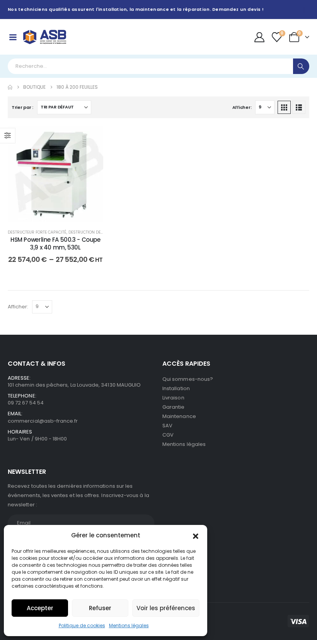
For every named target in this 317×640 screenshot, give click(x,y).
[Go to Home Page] (10, 87)
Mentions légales (129, 625)
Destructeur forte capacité (37, 232)
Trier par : (22, 107)
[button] (195, 535)
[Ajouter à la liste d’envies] (91, 137)
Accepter (40, 608)
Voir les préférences (165, 608)
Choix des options (61, 213)
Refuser (100, 608)
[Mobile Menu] (13, 37)
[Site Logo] (44, 37)
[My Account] (259, 37)
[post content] (55, 174)
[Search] (301, 66)
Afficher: (242, 107)
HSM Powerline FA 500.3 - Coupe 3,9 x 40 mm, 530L (55, 243)
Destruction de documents (97, 232)
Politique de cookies (82, 625)
